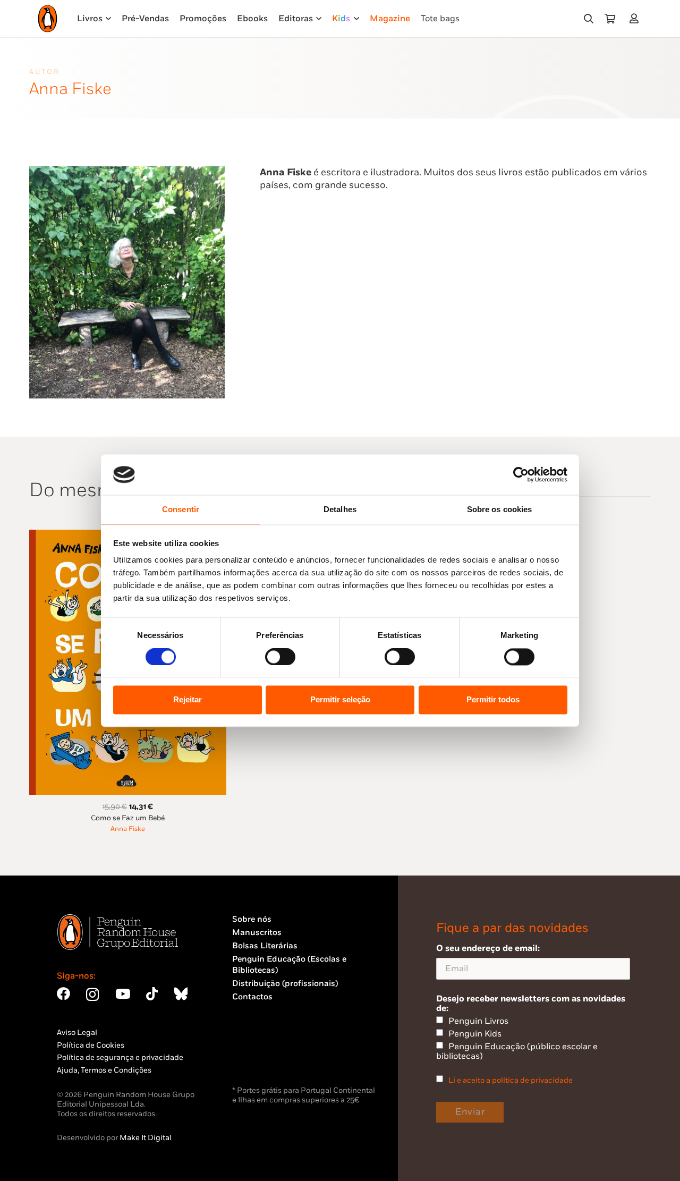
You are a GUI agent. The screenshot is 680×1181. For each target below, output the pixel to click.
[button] (588, 18)
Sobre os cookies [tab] (499, 509)
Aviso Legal (77, 1032)
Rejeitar (187, 699)
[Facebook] (63, 993)
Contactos (252, 997)
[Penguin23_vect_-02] (264, 1055)
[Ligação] (636, 18)
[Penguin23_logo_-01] (47, 18)
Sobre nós (251, 919)
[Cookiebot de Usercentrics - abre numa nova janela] (520, 474)
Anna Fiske (127, 829)
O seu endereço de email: (488, 948)
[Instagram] (92, 994)
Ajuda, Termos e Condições (104, 1070)
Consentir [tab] (180, 509)
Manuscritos (257, 933)
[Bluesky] (181, 993)
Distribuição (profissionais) (285, 984)
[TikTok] (152, 993)
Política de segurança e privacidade (120, 1057)
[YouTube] (122, 993)
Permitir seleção (340, 699)
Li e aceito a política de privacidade (510, 1080)
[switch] (280, 656)
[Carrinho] (609, 18)
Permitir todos (493, 699)
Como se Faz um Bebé (128, 818)
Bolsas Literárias (265, 946)
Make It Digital (146, 1137)
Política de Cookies (90, 1045)
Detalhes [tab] (340, 509)
